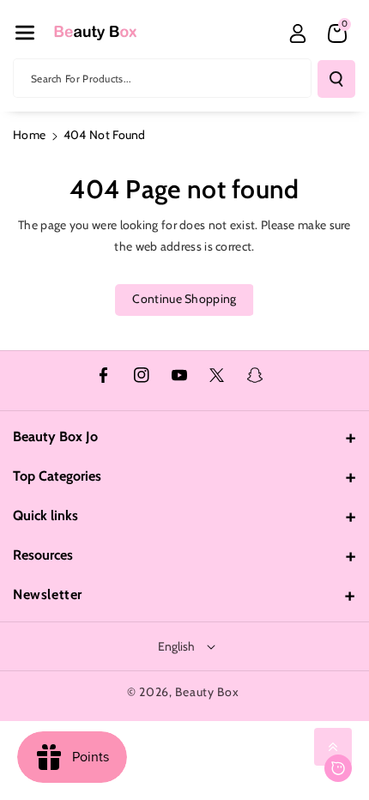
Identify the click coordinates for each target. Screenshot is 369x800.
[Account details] (298, 33)
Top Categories (57, 476)
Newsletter (47, 594)
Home (29, 134)
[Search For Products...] (336, 79)
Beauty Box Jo (55, 436)
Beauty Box (207, 692)
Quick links (45, 515)
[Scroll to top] (333, 747)
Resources (43, 555)
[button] (25, 33)
